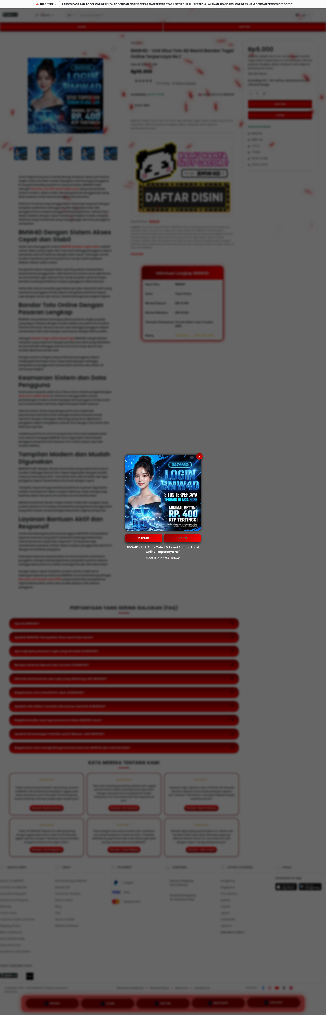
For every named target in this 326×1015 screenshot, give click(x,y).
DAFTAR (143, 538)
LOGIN (182, 538)
